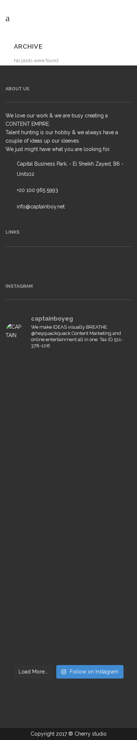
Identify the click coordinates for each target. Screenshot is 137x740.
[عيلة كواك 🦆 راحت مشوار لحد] (68, 600)
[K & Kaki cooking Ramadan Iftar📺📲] (68, 580)
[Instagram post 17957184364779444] (68, 527)
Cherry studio (91, 734)
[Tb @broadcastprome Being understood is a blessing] (68, 436)
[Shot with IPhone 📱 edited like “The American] (68, 370)
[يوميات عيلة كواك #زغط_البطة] (68, 506)
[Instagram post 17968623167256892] (68, 391)
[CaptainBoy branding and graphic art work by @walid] (68, 559)
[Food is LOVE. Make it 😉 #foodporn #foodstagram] (68, 407)
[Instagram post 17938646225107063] (68, 539)
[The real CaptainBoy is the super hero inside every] (68, 638)
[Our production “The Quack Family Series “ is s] (68, 473)
